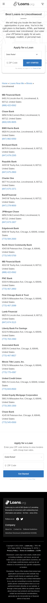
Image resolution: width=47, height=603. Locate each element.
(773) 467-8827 (9, 355)
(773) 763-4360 (9, 339)
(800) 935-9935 (9, 122)
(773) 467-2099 (9, 305)
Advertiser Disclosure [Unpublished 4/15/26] (20, 533)
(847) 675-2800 (9, 172)
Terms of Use (37, 68)
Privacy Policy (12, 551)
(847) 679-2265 (9, 155)
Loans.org (28, 546)
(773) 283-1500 (9, 406)
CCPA (38, 551)
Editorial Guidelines (30, 529)
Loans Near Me (17, 83)
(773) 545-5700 (9, 255)
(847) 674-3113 (9, 322)
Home (5, 83)
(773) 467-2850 (9, 289)
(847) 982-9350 (9, 139)
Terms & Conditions (27, 551)
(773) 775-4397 (9, 372)
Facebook (17, 519)
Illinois (29, 83)
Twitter (21, 519)
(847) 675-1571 (9, 189)
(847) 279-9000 (9, 205)
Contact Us (17, 529)
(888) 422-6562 (9, 105)
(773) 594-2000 (9, 239)
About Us (8, 529)
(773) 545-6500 (9, 422)
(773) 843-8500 (9, 389)
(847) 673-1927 (9, 222)
